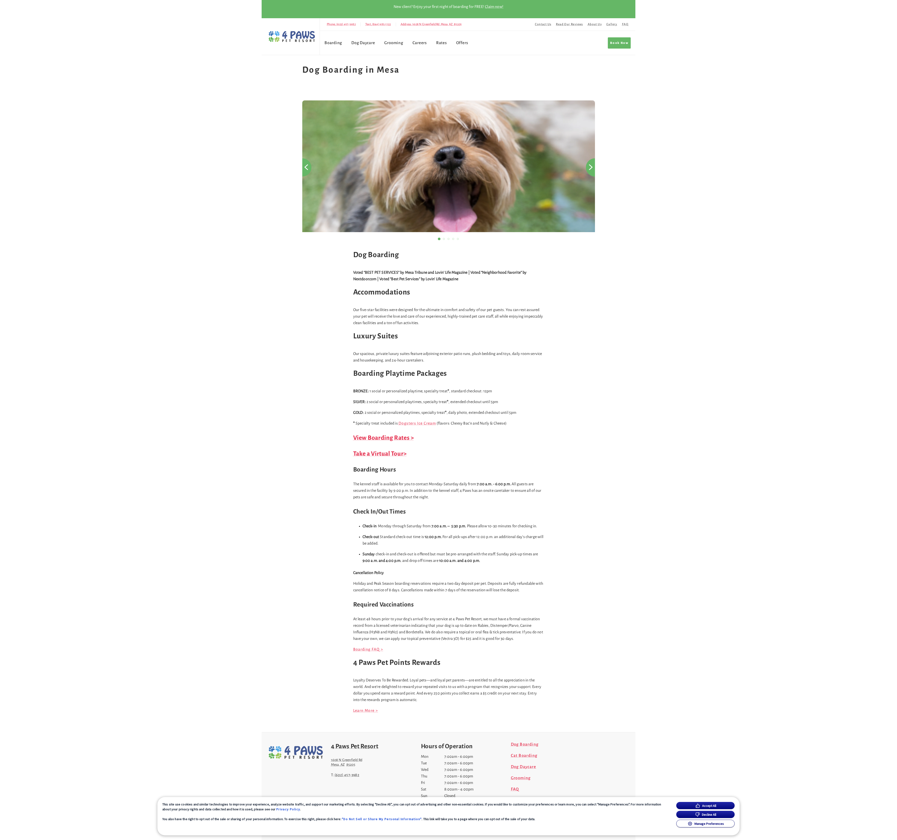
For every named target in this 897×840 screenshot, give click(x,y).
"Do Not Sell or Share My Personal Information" (382, 819)
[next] (590, 167)
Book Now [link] (619, 43)
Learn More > (365, 711)
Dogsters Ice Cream (417, 423)
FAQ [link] (625, 24)
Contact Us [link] (543, 24)
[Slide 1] (439, 239)
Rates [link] (441, 43)
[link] (292, 36)
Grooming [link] (393, 43)
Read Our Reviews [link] (569, 24)
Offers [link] (462, 43)
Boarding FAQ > (368, 649)
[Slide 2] (444, 239)
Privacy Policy (288, 809)
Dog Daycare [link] (363, 43)
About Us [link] (595, 24)
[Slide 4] (453, 239)
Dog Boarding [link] (525, 744)
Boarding (333, 43)
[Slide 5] (458, 239)
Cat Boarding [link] (524, 756)
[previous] (306, 167)
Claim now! (494, 7)
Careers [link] (420, 43)
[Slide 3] (448, 239)
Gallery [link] (611, 24)
